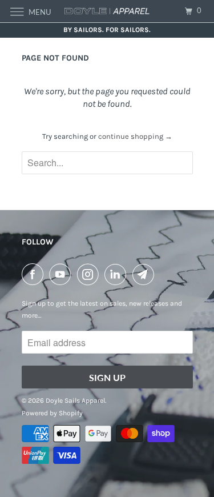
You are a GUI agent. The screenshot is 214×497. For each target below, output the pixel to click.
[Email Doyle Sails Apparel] (145, 274)
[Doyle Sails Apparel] (107, 11)
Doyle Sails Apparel (75, 400)
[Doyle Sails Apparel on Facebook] (35, 274)
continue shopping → (135, 136)
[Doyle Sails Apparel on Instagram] (90, 274)
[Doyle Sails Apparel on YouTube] (62, 274)
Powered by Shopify (52, 413)
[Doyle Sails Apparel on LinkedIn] (117, 274)
